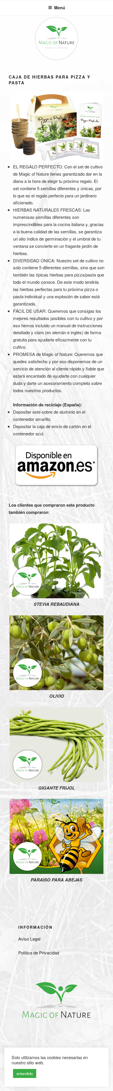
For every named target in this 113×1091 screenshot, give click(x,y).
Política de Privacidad (38, 953)
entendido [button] (25, 1073)
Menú (59, 7)
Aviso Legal (29, 939)
